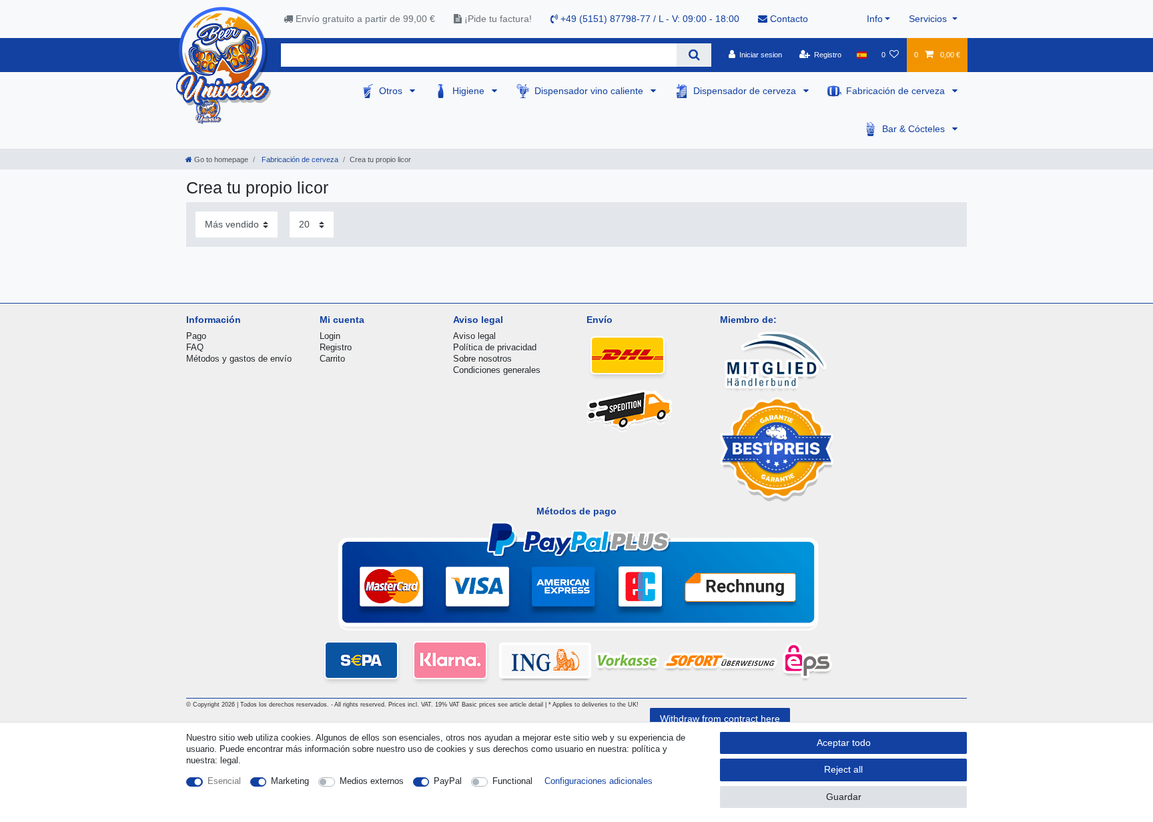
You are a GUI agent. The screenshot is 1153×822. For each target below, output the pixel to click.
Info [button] (875, 18)
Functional (512, 781)
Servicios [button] (929, 18)
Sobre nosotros (482, 359)
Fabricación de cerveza (896, 90)
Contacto (787, 18)
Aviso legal (474, 336)
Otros (392, 90)
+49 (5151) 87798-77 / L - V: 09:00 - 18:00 (648, 18)
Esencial (224, 781)
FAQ (195, 347)
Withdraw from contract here (720, 718)
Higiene (469, 90)
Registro (336, 347)
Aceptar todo (844, 742)
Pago (196, 336)
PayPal (448, 781)
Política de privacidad (494, 347)
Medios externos (372, 781)
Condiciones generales (496, 370)
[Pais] (861, 54)
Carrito (332, 359)
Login (330, 336)
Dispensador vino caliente (590, 90)
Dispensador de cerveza (746, 90)
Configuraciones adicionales (598, 781)
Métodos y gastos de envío (239, 359)
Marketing (290, 781)
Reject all (843, 769)
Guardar (843, 796)
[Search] (694, 55)
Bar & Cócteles (914, 128)
